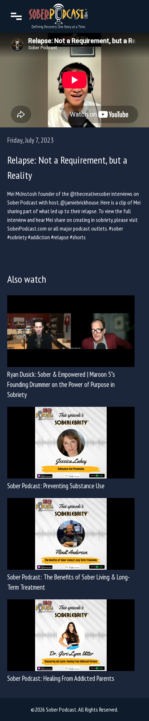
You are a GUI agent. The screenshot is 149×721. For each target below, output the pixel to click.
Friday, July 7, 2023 (30, 140)
